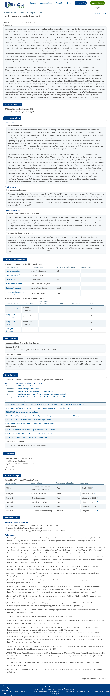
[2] (97, 497)
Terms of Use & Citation (66, 689)
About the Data (46, 3)
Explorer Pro (81, 3)
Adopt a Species (97, 3)
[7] (95, 493)
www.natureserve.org (61, 687)
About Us (59, 3)
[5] (93, 487)
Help (69, 3)
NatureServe (52, 689)
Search (33, 3)
